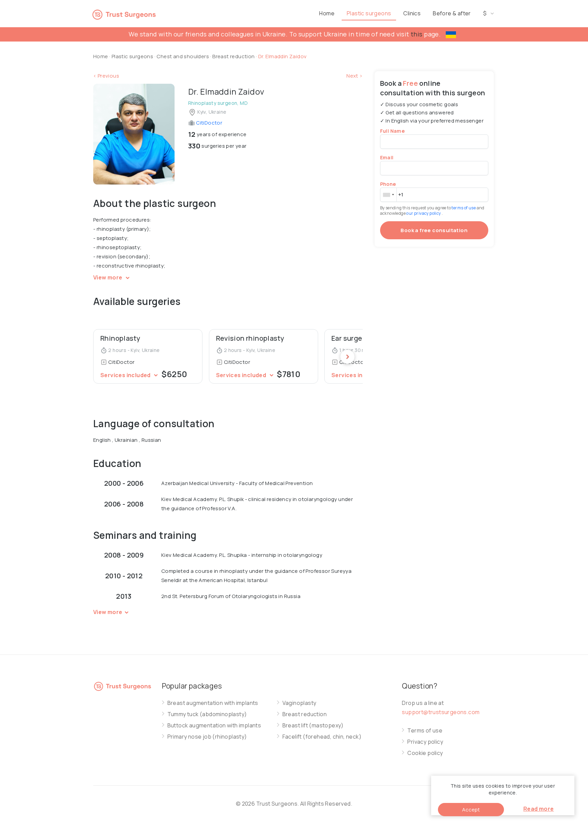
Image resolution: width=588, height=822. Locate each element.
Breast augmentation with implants (212, 703)
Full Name (392, 131)
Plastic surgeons (369, 13)
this (417, 34)
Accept (471, 809)
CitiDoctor (208, 122)
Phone (388, 184)
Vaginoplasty (299, 703)
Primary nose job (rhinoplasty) (207, 736)
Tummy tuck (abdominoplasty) (207, 714)
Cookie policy (425, 753)
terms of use (464, 208)
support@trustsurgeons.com (440, 712)
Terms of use (424, 730)
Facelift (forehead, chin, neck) (321, 736)
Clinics (412, 13)
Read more (538, 808)
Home (326, 13)
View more (108, 277)
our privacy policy (424, 213)
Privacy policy (425, 741)
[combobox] (388, 195)
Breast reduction (234, 56)
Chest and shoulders (183, 56)
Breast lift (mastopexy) (313, 725)
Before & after (452, 13)
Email (387, 157)
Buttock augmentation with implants (214, 725)
